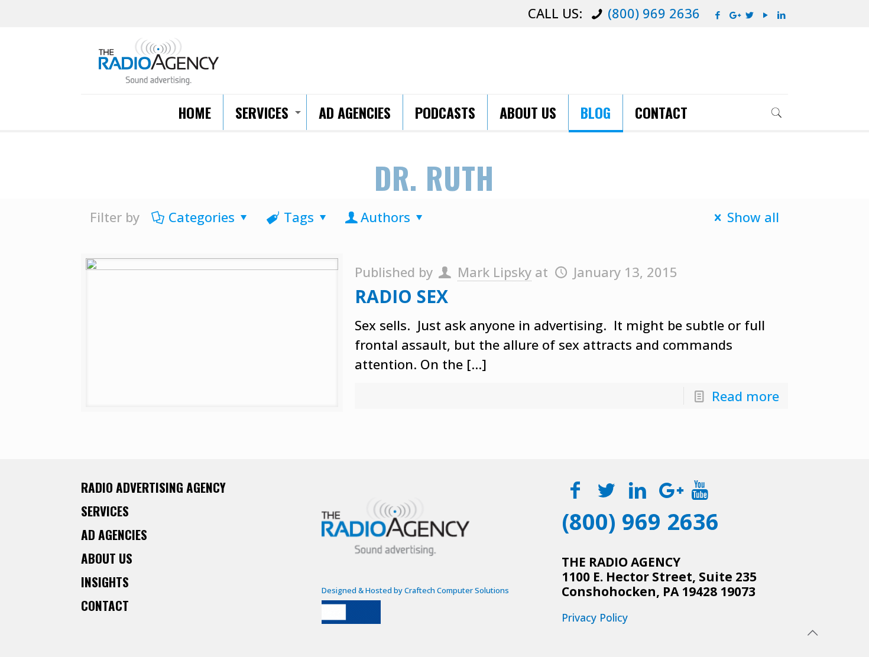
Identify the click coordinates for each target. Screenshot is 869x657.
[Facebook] (718, 15)
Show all (753, 217)
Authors (385, 217)
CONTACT (105, 605)
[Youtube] (700, 489)
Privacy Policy (595, 617)
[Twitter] (750, 15)
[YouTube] (766, 15)
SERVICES (105, 511)
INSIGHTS (105, 582)
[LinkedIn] (782, 15)
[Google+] (734, 15)
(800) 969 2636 (654, 13)
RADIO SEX (401, 296)
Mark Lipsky (494, 272)
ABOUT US (106, 558)
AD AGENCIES (114, 534)
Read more (745, 396)
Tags (299, 217)
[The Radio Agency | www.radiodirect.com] (159, 60)
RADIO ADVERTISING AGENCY (153, 487)
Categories (201, 217)
